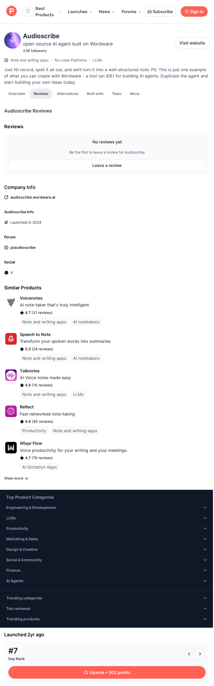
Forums (129, 11)
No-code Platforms (71, 60)
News (104, 11)
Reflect (27, 406)
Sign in (197, 11)
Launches (77, 11)
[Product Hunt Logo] (11, 11)
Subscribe (163, 11)
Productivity (34, 430)
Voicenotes (31, 298)
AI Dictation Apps (39, 467)
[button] (135, 93)
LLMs (97, 60)
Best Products (44, 11)
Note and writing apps (29, 60)
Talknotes (30, 370)
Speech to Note (35, 334)
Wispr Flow (31, 443)
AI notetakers (86, 321)
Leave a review (107, 165)
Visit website (192, 43)
